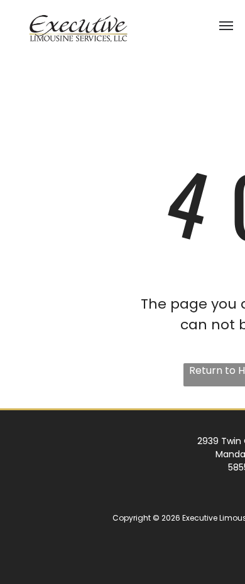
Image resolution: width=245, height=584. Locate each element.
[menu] (226, 25)
